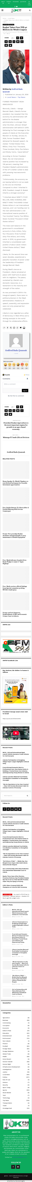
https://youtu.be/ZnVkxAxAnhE (12, 718)
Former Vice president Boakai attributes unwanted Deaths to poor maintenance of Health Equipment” (14, 535)
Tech (4, 1095)
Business (5, 1020)
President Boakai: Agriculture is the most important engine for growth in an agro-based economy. (16, 426)
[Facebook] (13, 1167)
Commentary (7, 1023)
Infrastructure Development (11, 1067)
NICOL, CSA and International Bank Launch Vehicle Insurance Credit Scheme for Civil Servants (16, 754)
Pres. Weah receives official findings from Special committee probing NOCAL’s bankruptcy (15, 588)
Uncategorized (7, 1108)
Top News (11, 24)
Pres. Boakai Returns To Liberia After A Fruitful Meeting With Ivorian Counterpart (16, 509)
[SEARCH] (27, 795)
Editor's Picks (7, 1030)
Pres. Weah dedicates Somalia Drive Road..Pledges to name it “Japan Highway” (14, 561)
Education (6, 1033)
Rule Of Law (6, 1079)
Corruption (6, 1025)
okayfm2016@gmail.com (19, 1157)
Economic (6, 1028)
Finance (5, 1043)
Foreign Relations (8, 1051)
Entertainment (7, 1035)
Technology (6, 1098)
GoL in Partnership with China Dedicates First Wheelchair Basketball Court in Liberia (16, 870)
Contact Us (8, 2)
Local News (5, 24)
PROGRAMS (16, 1)
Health (5, 1056)
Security (5, 1085)
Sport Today (6, 1087)
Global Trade (7, 1054)
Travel (4, 1105)
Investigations (7, 1069)
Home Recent (7, 1059)
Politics (5, 1077)
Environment (7, 1038)
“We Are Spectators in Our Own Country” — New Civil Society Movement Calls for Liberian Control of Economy (16, 786)
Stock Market (7, 1092)
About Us (3, 2)
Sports (5, 1090)
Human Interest (7, 1061)
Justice (5, 1072)
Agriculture (6, 1017)
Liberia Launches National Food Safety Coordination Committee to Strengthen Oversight (15, 778)
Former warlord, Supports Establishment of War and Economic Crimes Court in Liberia (15, 614)
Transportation (7, 1103)
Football (5, 1046)
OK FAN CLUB (29, 3)
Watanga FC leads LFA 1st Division (16, 437)
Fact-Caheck (6, 1041)
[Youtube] (18, 1167)
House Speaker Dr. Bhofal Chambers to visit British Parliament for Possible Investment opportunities (15, 483)
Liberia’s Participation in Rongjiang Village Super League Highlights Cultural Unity (16, 761)
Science (5, 1082)
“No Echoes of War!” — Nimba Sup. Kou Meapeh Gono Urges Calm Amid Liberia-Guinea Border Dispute (15, 862)
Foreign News (7, 1048)
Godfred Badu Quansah (10, 32)
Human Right (7, 1064)
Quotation (23, 1)
